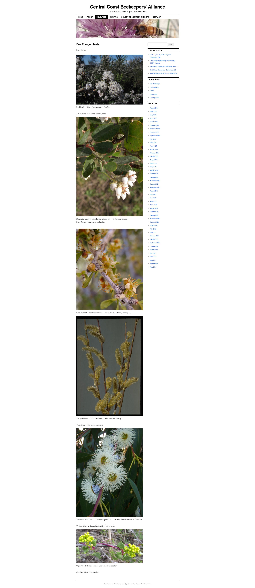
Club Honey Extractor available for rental (163, 70)
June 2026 (153, 111)
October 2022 (154, 222)
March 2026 (154, 122)
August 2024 (154, 160)
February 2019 (154, 246)
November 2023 (155, 180)
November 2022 (155, 218)
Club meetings (154, 87)
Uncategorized (154, 97)
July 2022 (153, 229)
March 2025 (154, 149)
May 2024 (153, 167)
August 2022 (154, 225)
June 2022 (153, 232)
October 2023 (154, 184)
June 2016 (153, 267)
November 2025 (155, 129)
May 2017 (153, 260)
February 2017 (154, 263)
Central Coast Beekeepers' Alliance (127, 6)
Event (152, 90)
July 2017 (153, 253)
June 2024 (153, 163)
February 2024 (154, 173)
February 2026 (154, 125)
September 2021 (155, 243)
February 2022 (154, 236)
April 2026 (153, 118)
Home (80, 17)
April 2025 (153, 146)
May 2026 (153, 115)
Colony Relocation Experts (135, 17)
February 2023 (154, 211)
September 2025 (155, 135)
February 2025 (154, 153)
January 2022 (154, 239)
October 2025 (154, 132)
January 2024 (154, 177)
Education (101, 17)
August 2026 (154, 108)
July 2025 (153, 139)
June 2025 (153, 142)
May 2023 (153, 201)
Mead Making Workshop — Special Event (163, 73)
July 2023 (153, 194)
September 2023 (155, 187)
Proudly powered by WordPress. (114, 584)
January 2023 (154, 215)
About (90, 17)
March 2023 (154, 208)
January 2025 (154, 156)
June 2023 (153, 198)
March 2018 (154, 250)
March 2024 (154, 170)
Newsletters (153, 94)
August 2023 (154, 191)
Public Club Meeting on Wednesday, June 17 (164, 66)
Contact (157, 17)
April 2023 (153, 205)
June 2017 (153, 256)
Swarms (114, 17)
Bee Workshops (155, 84)
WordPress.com (146, 584)
